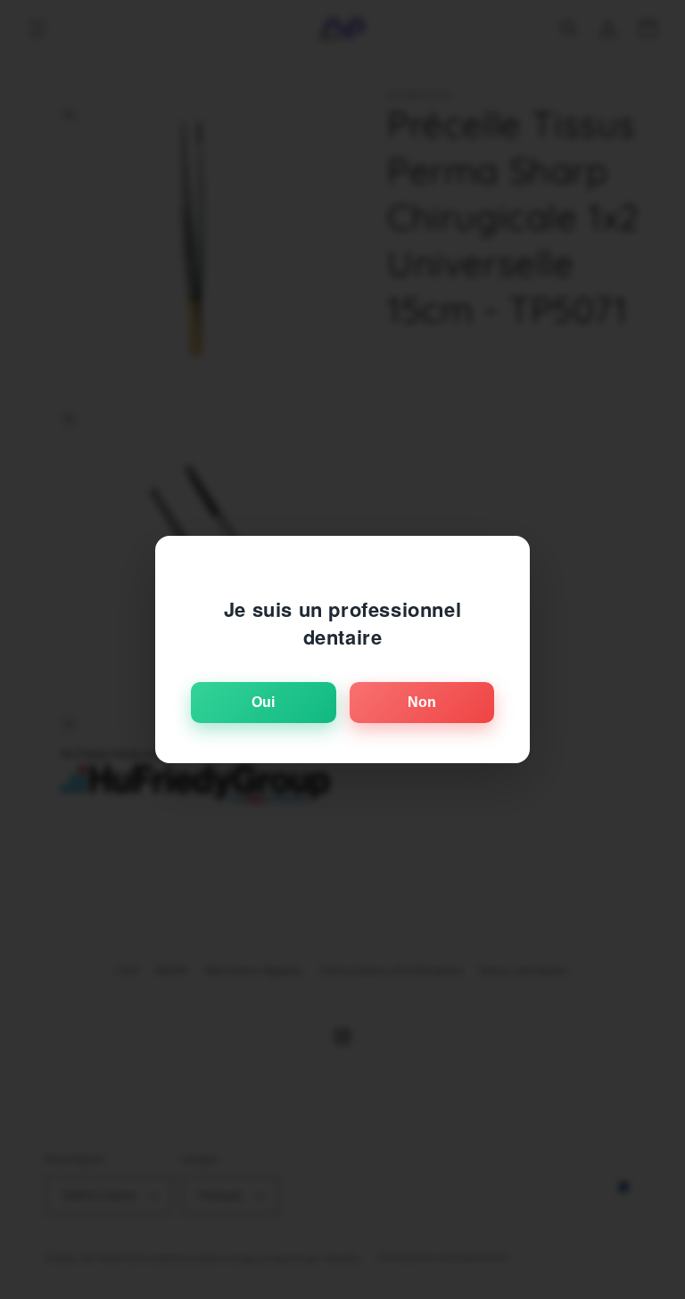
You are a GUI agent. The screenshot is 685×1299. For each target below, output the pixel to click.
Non (422, 702)
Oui (263, 702)
